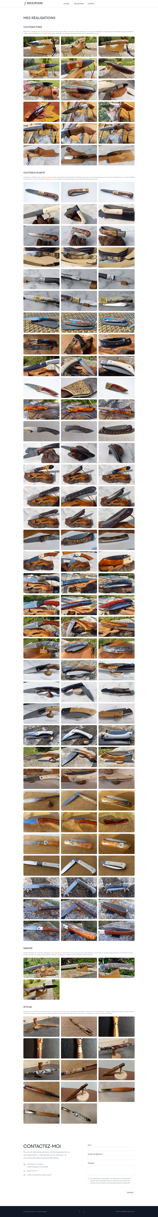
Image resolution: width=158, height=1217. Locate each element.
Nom (90, 1145)
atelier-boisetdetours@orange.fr (39, 1175)
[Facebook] (79, 1211)
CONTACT (91, 4)
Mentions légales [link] (42, 1211)
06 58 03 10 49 (32, 1171)
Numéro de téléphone (95, 1154)
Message (91, 1163)
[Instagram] (84, 1211)
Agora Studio (131, 1211)
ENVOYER (130, 1192)
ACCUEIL (66, 4)
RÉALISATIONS (78, 4)
